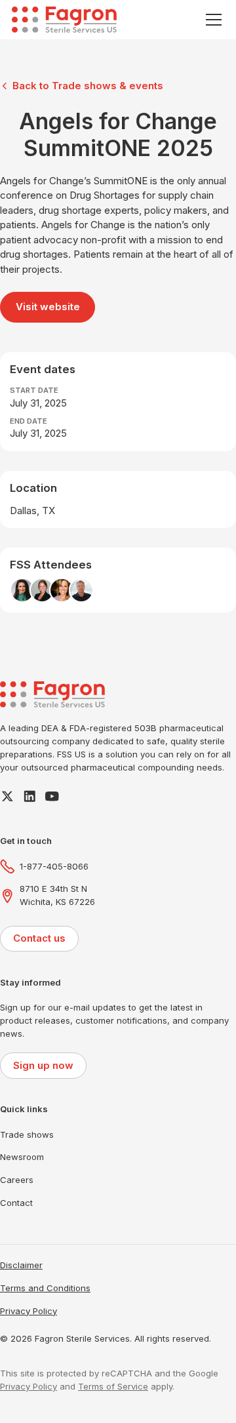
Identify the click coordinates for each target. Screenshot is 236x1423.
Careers (16, 1179)
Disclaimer (21, 1265)
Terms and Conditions (45, 1288)
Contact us (39, 938)
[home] (64, 20)
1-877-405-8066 (54, 866)
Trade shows (27, 1134)
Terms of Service (113, 1386)
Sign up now (43, 1065)
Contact (16, 1202)
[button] (211, 19)
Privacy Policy (28, 1311)
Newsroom (22, 1157)
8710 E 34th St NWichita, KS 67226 (57, 895)
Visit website (48, 306)
